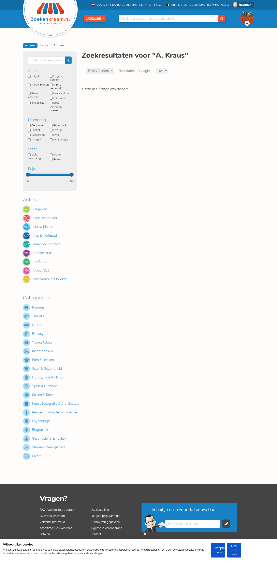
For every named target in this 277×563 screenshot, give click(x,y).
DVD (56, 134)
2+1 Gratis (58, 98)
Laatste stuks (61, 93)
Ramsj (57, 159)
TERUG (31, 45)
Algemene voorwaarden (106, 528)
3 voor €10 (38, 102)
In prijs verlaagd (55, 86)
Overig (57, 130)
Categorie (93, 18)
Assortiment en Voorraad (56, 528)
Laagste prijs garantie (105, 515)
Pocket (35, 130)
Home (44, 45)
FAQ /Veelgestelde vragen (57, 509)
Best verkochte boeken (56, 106)
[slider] (28, 175)
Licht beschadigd (35, 156)
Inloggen (245, 4)
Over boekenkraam (52, 515)
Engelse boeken (56, 78)
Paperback (60, 125)
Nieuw (57, 154)
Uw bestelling (100, 509)
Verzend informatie (52, 522)
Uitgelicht (37, 76)
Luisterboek (38, 134)
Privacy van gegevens (105, 522)
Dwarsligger (60, 139)
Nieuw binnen (40, 84)
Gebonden (38, 125)
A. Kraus (59, 45)
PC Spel (36, 139)
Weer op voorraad (35, 95)
